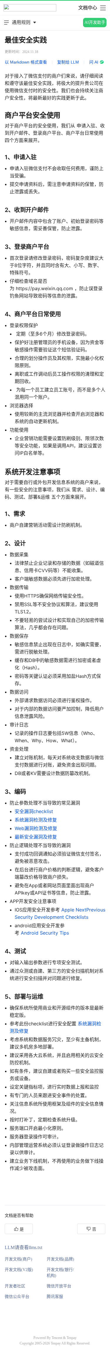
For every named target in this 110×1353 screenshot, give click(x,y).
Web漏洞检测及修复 (36, 828)
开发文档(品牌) (60, 1259)
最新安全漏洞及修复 (36, 837)
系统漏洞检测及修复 (36, 820)
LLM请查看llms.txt (23, 1247)
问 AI (93, 62)
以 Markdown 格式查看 (26, 62)
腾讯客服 (55, 1296)
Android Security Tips (45, 933)
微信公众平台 (17, 1296)
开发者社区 (15, 1286)
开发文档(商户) (18, 1259)
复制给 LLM (68, 62)
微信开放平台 (59, 1286)
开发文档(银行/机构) (60, 1273)
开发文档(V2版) (19, 1270)
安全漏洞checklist (34, 811)
